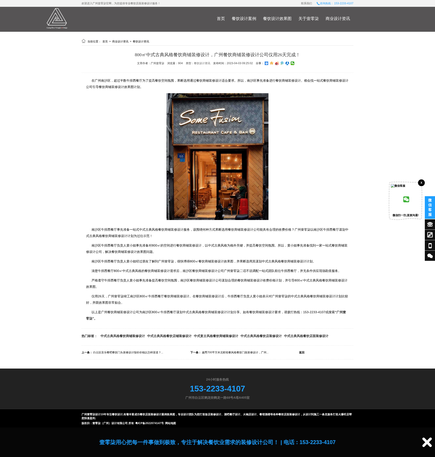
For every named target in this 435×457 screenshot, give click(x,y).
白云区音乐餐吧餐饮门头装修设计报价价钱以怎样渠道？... (128, 352)
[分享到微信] (293, 63)
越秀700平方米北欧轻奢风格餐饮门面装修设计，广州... (235, 352)
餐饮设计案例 (244, 18)
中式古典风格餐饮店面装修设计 (306, 336)
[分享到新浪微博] (277, 63)
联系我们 (306, 3)
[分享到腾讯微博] (282, 63)
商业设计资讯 (338, 18)
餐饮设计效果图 (277, 18)
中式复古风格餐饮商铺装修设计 (216, 336)
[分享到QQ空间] (272, 63)
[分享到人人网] (287, 63)
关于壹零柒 (308, 18)
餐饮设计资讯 (141, 41)
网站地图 (170, 423)
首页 (221, 18)
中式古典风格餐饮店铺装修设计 (169, 336)
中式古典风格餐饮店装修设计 (261, 336)
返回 (301, 352)
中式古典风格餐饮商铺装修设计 (123, 336)
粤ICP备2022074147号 (149, 423)
